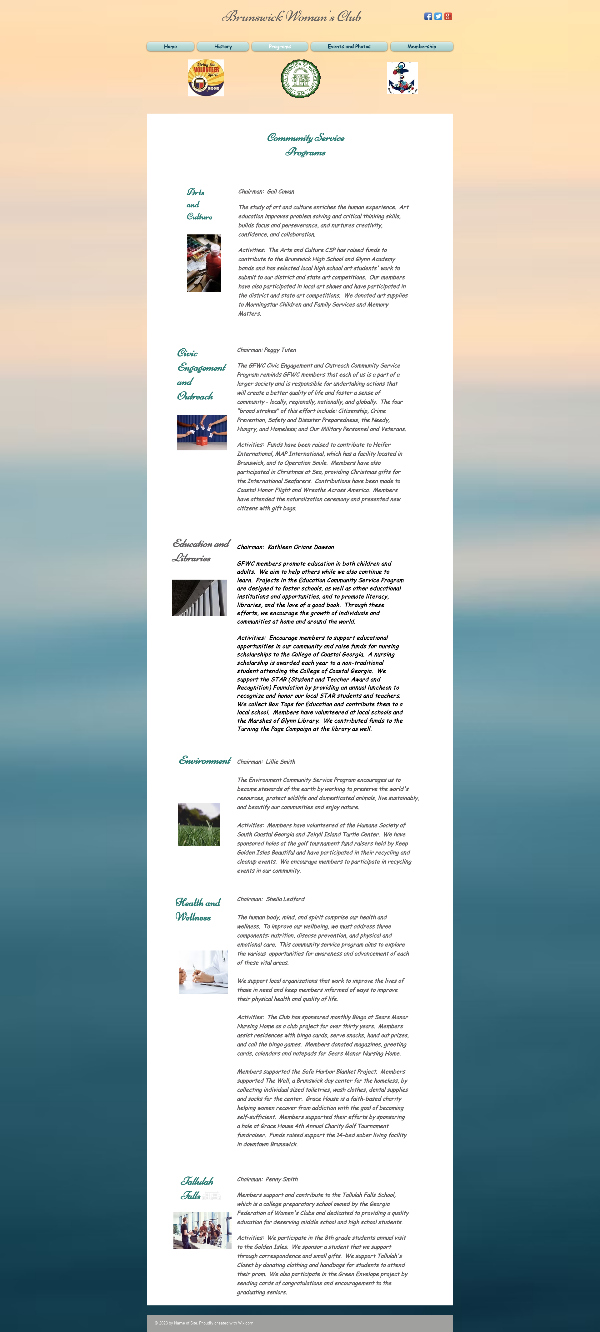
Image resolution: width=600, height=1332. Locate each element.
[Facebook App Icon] (428, 16)
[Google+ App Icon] (448, 16)
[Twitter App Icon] (438, 16)
